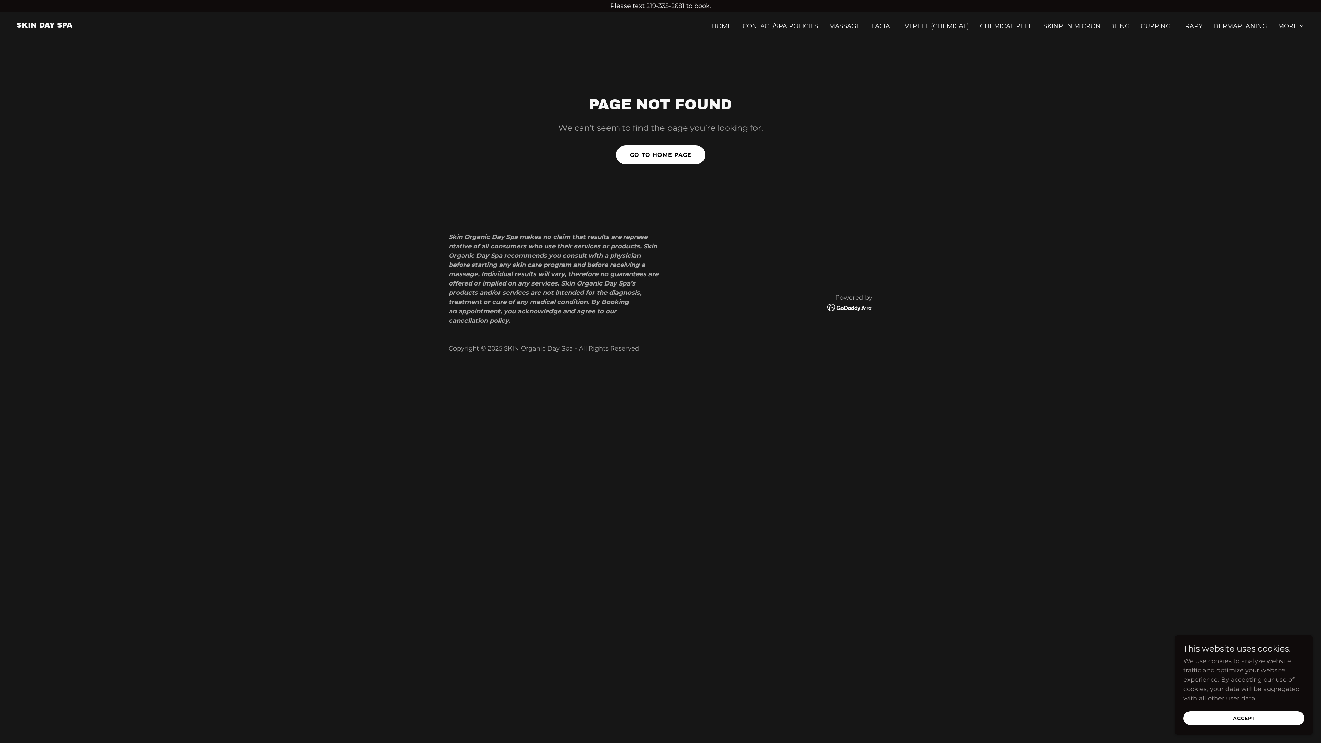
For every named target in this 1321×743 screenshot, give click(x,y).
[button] (1291, 26)
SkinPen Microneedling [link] (1086, 26)
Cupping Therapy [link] (1171, 26)
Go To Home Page (660, 155)
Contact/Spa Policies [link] (780, 26)
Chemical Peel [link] (1006, 26)
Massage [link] (844, 26)
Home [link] (721, 26)
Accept (1244, 718)
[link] (44, 25)
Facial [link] (882, 26)
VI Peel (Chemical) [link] (937, 26)
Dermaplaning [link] (1240, 26)
